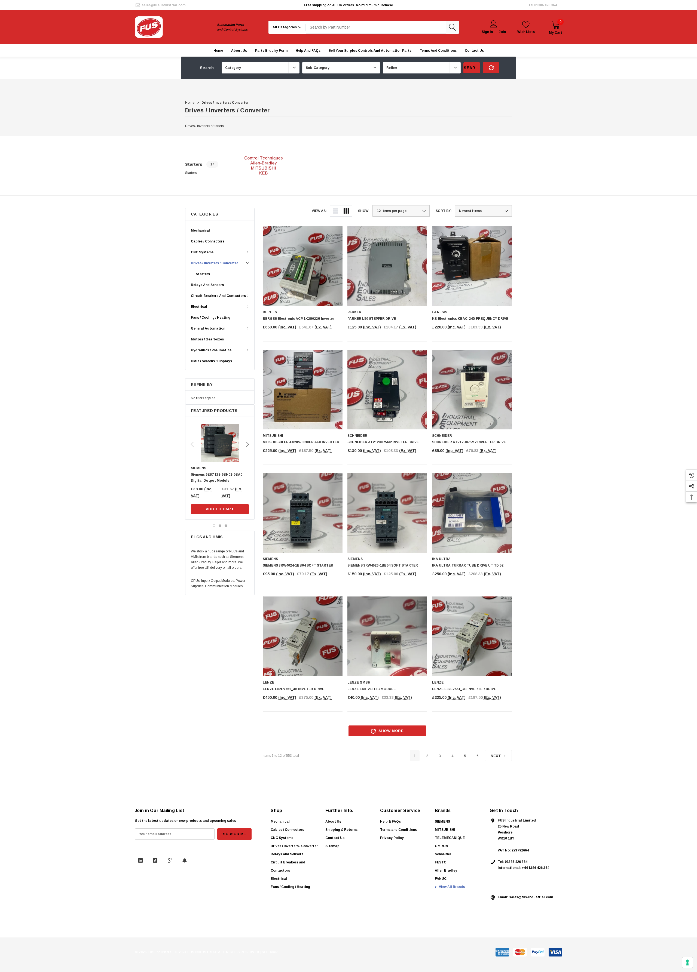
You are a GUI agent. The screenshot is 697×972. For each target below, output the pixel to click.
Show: (363, 211)
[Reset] (491, 67)
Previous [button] (192, 444)
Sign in (487, 31)
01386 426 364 (545, 5)
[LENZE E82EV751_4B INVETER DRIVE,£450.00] (303, 636)
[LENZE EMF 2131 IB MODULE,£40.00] (387, 636)
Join (502, 31)
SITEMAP (270, 952)
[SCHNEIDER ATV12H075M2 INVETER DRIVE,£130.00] (387, 389)
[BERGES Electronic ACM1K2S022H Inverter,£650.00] (303, 266)
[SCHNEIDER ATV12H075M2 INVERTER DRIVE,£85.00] (472, 389)
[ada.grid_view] (346, 210)
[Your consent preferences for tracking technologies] (687, 962)
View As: (319, 211)
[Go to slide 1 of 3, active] (214, 525)
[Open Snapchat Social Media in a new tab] (184, 860)
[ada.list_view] (335, 210)
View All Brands (451, 887)
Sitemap (332, 846)
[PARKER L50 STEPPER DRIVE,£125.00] (387, 266)
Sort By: (444, 211)
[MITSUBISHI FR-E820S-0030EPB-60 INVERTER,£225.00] (303, 389)
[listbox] (483, 211)
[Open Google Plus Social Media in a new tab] (170, 860)
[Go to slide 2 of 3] (220, 525)
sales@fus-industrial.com (163, 5)
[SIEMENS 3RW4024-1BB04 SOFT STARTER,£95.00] (303, 513)
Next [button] (247, 444)
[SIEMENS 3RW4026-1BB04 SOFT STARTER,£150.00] (387, 513)
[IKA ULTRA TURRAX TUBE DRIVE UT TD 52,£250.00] (472, 513)
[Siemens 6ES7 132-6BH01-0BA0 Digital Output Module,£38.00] (220, 443)
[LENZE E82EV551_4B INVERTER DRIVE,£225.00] (472, 636)
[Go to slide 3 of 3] (226, 525)
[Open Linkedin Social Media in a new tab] (140, 860)
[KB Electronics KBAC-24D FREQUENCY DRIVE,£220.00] (472, 266)
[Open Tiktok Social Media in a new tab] (155, 860)
